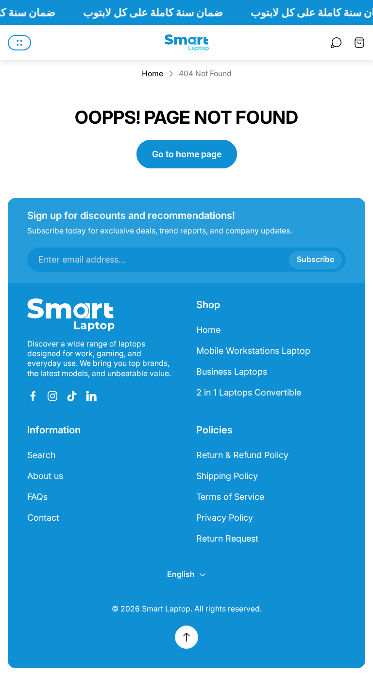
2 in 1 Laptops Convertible (248, 392)
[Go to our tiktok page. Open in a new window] (72, 396)
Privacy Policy (224, 517)
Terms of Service (230, 497)
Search (41, 455)
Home (152, 73)
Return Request (227, 538)
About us (45, 476)
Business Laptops (231, 371)
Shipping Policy (227, 476)
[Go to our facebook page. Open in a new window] (33, 396)
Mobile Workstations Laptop (253, 351)
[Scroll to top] (186, 637)
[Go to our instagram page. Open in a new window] (52, 396)
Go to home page (186, 154)
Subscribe (315, 259)
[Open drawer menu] (19, 42)
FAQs (37, 497)
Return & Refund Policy (242, 455)
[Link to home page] (71, 314)
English (181, 574)
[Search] (336, 42)
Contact (43, 517)
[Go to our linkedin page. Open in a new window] (91, 396)
